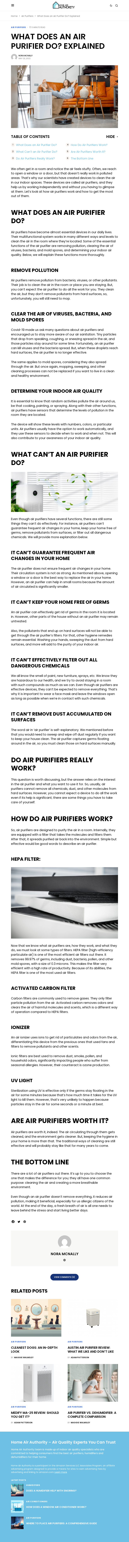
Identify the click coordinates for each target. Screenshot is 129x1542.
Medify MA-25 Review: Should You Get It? (35, 1415)
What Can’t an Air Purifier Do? (36, 152)
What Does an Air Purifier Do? (36, 145)
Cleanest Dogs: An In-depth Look (34, 1349)
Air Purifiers (27, 16)
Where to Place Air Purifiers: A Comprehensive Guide (61, 1523)
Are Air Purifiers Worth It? (88, 152)
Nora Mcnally (26, 55)
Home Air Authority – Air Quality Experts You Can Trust (63, 1442)
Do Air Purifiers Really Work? (35, 158)
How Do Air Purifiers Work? (89, 145)
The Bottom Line (82, 158)
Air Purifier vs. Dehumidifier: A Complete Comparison (92, 1415)
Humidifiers (33, 1485)
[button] (12, 5)
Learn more (60, 1472)
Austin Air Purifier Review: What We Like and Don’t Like (91, 1349)
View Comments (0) (64, 1277)
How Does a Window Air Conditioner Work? (56, 1507)
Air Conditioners (37, 1501)
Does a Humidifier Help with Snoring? (51, 1490)
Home (14, 16)
